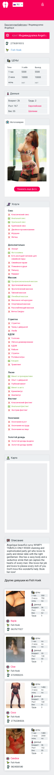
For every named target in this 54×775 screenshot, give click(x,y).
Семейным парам (19, 262)
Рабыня (14, 349)
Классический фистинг (21, 402)
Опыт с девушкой (19, 380)
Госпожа (15, 338)
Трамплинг (16, 364)
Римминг (15, 274)
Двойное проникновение (22, 229)
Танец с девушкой (19, 327)
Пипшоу (15, 270)
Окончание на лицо (20, 429)
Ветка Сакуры (17, 311)
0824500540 (17, 766)
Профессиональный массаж (24, 281)
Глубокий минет (18, 384)
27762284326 (17, 721)
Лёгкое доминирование (22, 342)
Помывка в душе (19, 266)
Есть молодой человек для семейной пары (24, 257)
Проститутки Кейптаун (15, 25)
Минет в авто (17, 387)
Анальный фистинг (20, 406)
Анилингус (16, 395)
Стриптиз (15, 323)
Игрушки (15, 233)
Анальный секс (18, 218)
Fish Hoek (15, 50)
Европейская (34, 106)
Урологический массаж (22, 289)
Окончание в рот (19, 422)
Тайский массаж (18, 293)
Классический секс (20, 214)
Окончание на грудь (20, 425)
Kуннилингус (17, 391)
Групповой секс (18, 226)
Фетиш (14, 237)
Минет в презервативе (22, 376)
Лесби (14, 331)
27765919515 (17, 43)
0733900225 (17, 675)
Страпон (15, 353)
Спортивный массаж (20, 304)
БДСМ (14, 346)
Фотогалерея (16, 122)
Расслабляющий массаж (22, 308)
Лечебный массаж (19, 296)
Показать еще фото (27, 189)
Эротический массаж (21, 285)
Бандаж (14, 361)
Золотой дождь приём (21, 445)
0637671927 (17, 629)
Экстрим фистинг (19, 410)
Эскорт (14, 249)
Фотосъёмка (17, 252)
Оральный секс (18, 222)
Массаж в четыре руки (21, 300)
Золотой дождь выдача (22, 441)
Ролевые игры (18, 357)
